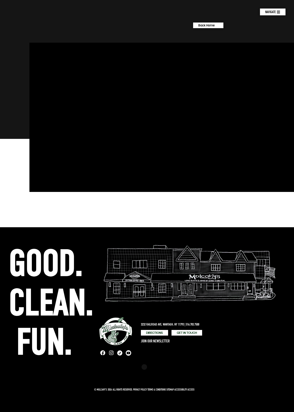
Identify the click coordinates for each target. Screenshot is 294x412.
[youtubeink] (128, 353)
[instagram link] (111, 352)
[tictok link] (119, 353)
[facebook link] (102, 352)
